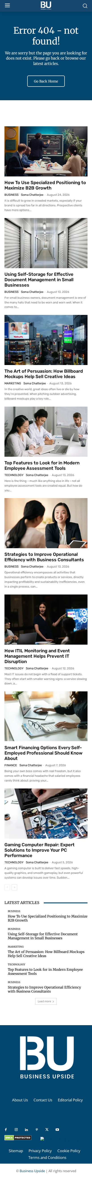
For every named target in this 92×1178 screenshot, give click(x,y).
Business (11, 194)
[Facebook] (6, 1130)
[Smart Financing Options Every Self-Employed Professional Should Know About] (46, 716)
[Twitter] (47, 1130)
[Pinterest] (37, 1130)
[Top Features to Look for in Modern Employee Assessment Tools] (46, 432)
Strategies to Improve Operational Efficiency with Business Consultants (44, 557)
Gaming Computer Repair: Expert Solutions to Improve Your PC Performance (39, 850)
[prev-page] (7, 887)
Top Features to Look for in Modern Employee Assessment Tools (41, 465)
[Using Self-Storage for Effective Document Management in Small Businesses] (46, 243)
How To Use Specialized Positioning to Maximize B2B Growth (45, 185)
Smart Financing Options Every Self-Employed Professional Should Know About (43, 753)
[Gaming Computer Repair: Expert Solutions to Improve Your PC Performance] (46, 813)
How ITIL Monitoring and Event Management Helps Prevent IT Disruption (37, 656)
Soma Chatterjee (32, 194)
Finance (10, 765)
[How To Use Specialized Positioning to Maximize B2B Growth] (46, 151)
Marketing (12, 383)
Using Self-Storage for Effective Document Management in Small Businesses (38, 280)
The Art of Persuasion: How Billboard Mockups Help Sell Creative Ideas (43, 373)
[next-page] (14, 887)
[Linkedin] (26, 1130)
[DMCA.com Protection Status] (17, 1139)
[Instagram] (16, 1130)
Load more (44, 1001)
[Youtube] (57, 1130)
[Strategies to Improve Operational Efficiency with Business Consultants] (46, 523)
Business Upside (32, 1171)
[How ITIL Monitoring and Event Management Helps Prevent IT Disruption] (46, 620)
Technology (13, 475)
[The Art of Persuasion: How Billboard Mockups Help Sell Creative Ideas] (46, 340)
